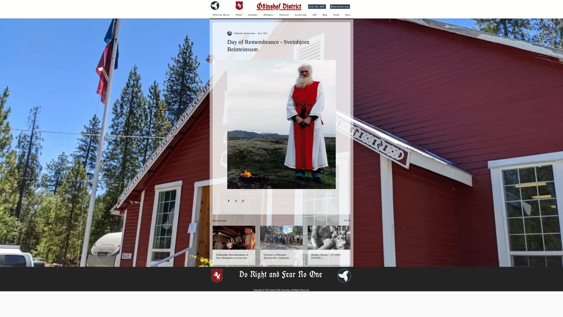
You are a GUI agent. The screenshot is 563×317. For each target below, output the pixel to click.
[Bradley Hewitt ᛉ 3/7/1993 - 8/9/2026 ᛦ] (329, 238)
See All (347, 220)
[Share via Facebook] (228, 200)
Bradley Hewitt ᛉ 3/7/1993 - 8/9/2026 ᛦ (326, 256)
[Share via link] (243, 200)
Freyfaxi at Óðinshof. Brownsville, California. (277, 256)
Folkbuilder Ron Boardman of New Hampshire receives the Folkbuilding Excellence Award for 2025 (233, 256)
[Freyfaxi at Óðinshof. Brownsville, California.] (281, 238)
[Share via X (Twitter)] (235, 200)
